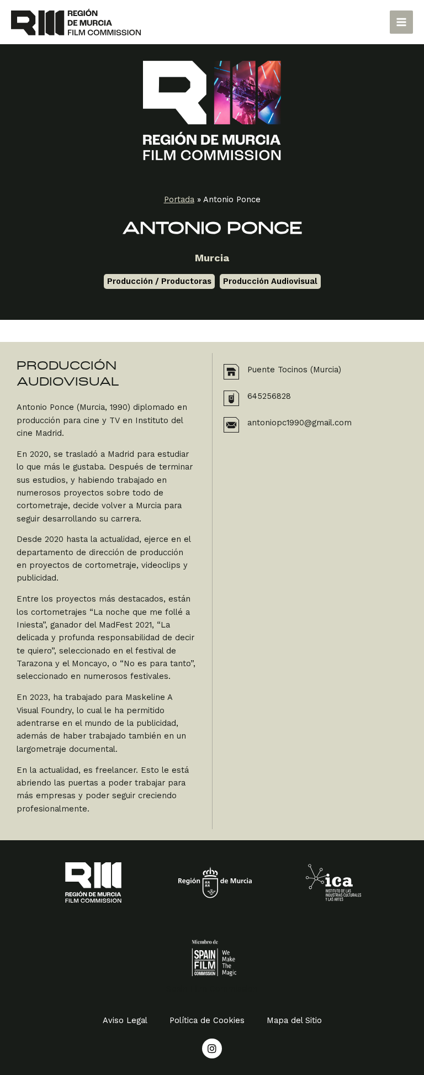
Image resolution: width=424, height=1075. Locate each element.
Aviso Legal (125, 1020)
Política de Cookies (207, 1020)
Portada (179, 199)
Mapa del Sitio (294, 1020)
